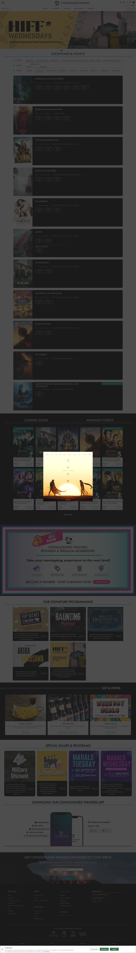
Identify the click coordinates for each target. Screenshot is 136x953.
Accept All (114, 949)
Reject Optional (104, 949)
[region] (68, 949)
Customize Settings (94, 949)
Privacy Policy (46, 951)
